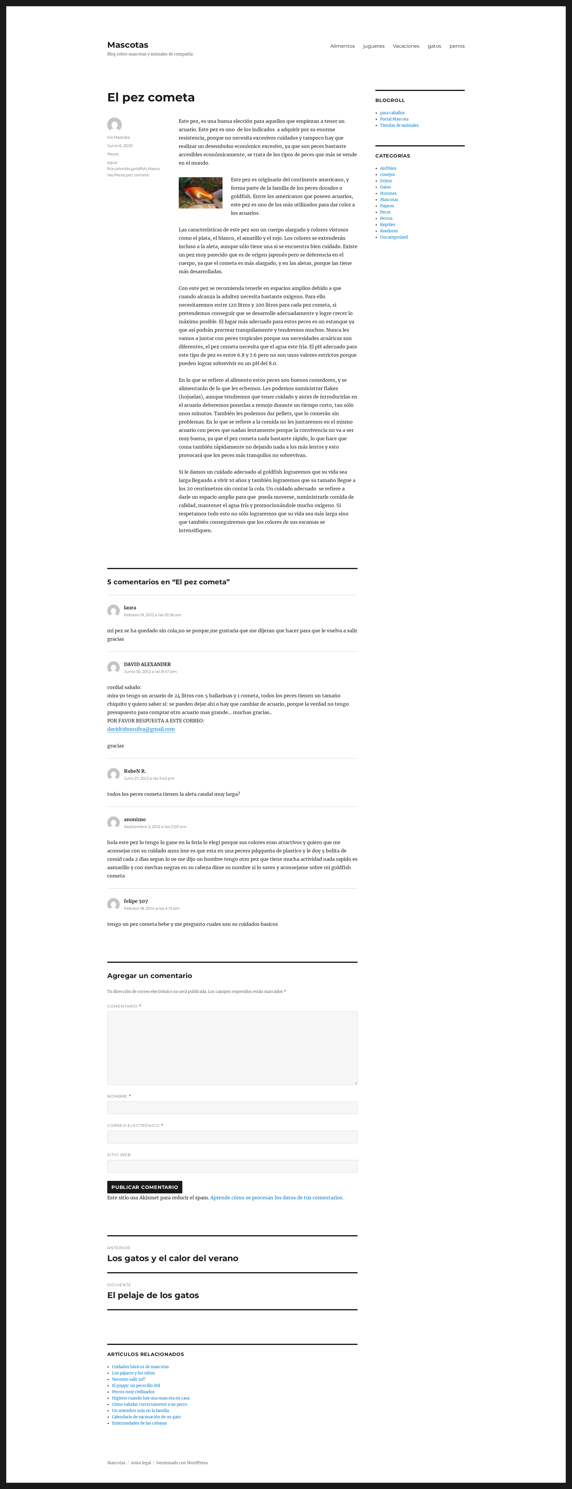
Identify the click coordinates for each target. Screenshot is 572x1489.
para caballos (392, 112)
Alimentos (342, 46)
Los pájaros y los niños (133, 1373)
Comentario (124, 1006)
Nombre (119, 1096)
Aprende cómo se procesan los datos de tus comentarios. (276, 1198)
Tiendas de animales (399, 125)
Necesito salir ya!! (129, 1379)
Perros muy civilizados (133, 1391)
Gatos (385, 187)
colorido (122, 168)
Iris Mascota (118, 137)
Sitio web (119, 1154)
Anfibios (388, 168)
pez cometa (137, 174)
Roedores (389, 231)
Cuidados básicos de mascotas (140, 1366)
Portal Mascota (394, 119)
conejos (387, 174)
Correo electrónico (135, 1125)
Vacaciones (406, 46)
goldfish (139, 168)
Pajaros (387, 205)
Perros (386, 218)
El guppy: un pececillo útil (136, 1385)
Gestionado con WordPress (182, 1462)
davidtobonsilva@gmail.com (141, 729)
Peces (113, 154)
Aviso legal (141, 1462)
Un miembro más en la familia (140, 1410)
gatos (434, 46)
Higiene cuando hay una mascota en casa (150, 1398)
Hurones (388, 193)
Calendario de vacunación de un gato (146, 1417)
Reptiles (387, 224)
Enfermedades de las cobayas (139, 1423)
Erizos (386, 180)
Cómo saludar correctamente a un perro (149, 1404)
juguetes (374, 46)
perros (457, 46)
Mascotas (127, 45)
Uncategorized (394, 237)
